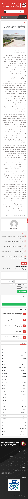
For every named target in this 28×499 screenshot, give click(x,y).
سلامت (11, 456)
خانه (7, 495)
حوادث (11, 459)
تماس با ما (6, 497)
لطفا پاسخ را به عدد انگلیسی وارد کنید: (18, 284)
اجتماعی (11, 454)
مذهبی (11, 461)
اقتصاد (23, 461)
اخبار (24, 454)
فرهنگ (24, 459)
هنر (24, 463)
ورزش (24, 456)
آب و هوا (11, 463)
